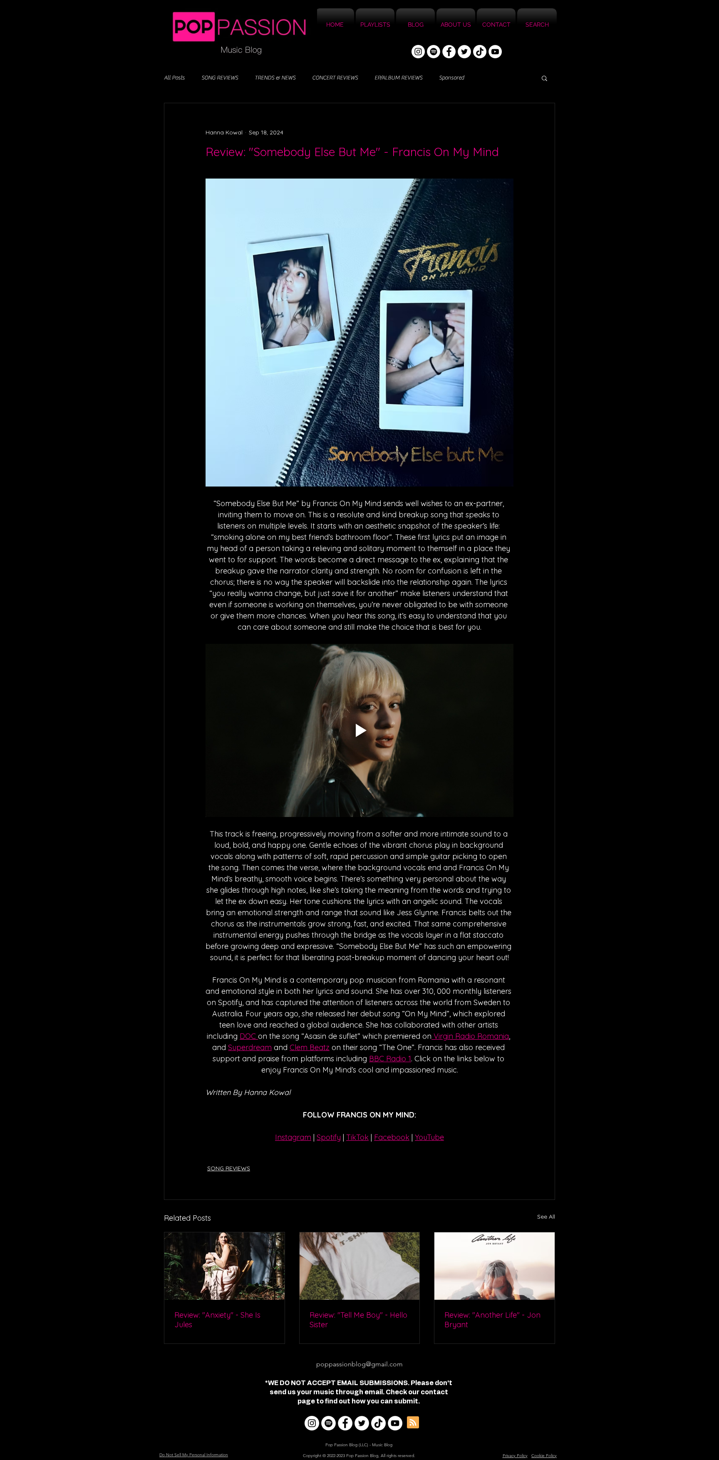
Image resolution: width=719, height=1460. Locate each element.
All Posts (174, 77)
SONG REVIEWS (219, 77)
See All (546, 1216)
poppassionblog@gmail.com (359, 1364)
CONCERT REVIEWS (335, 77)
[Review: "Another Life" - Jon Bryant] (494, 1266)
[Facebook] (449, 51)
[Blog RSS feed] (413, 1422)
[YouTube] (495, 51)
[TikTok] (479, 51)
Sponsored (451, 77)
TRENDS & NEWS (275, 77)
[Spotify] (433, 51)
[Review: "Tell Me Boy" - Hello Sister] (360, 1266)
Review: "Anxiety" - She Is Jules (217, 1319)
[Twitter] (464, 51)
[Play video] (359, 730)
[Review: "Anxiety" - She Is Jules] (224, 1266)
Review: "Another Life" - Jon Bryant (492, 1319)
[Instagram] (418, 51)
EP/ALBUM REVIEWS (398, 77)
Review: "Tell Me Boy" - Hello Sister (358, 1319)
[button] (544, 77)
